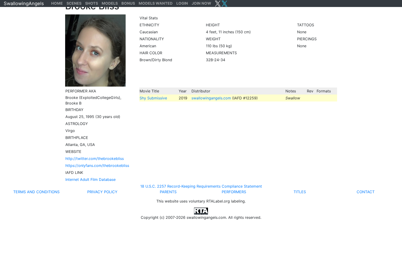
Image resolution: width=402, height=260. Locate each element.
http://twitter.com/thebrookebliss (94, 158)
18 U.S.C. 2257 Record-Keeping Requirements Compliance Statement (201, 186)
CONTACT (366, 191)
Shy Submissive (153, 98)
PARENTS (168, 191)
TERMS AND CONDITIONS (36, 191)
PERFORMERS (234, 191)
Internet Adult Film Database (90, 179)
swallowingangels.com (211, 98)
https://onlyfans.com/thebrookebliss (97, 165)
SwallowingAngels (24, 3)
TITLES (300, 191)
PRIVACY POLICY (102, 191)
